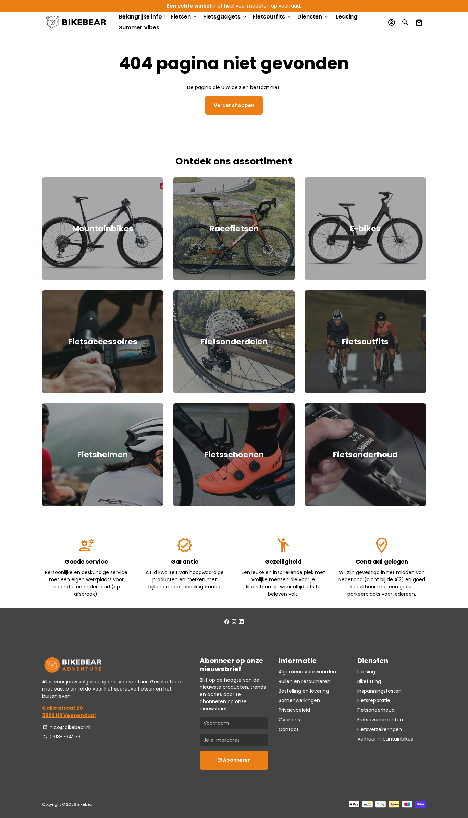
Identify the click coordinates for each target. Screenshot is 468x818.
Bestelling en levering (304, 690)
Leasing (346, 17)
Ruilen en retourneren (304, 681)
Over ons (289, 719)
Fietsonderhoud (376, 710)
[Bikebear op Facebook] (226, 621)
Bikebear (85, 804)
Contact (289, 729)
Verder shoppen (234, 105)
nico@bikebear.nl (66, 727)
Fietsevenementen (380, 719)
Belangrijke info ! (142, 17)
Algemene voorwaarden (307, 671)
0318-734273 (62, 736)
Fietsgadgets (225, 17)
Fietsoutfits (272, 17)
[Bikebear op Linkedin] (241, 621)
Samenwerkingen (299, 700)
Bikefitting (369, 681)
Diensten (313, 17)
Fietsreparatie (373, 700)
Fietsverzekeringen (379, 729)
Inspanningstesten (379, 690)
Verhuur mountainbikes (385, 738)
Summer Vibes (139, 28)
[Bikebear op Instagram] (234, 621)
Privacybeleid (294, 710)
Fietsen (184, 17)
